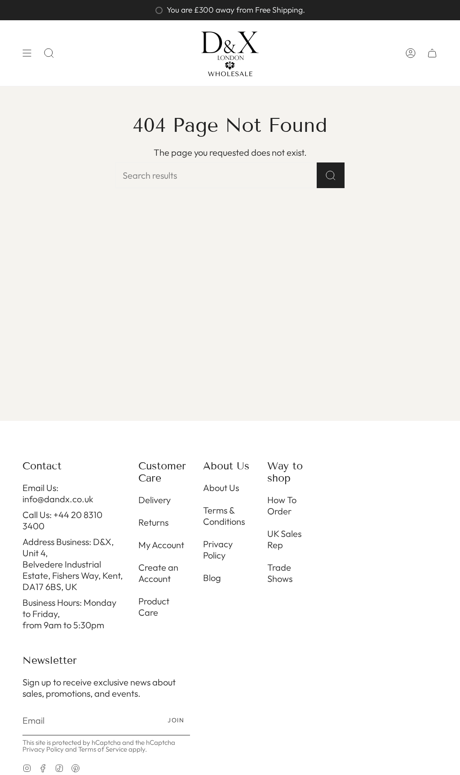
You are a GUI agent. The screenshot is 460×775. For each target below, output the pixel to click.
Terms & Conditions (224, 516)
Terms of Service (102, 749)
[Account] (410, 53)
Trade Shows (279, 573)
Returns (153, 522)
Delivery (154, 499)
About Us (221, 487)
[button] (49, 53)
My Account (161, 544)
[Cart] (432, 53)
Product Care (153, 606)
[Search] (331, 175)
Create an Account (158, 573)
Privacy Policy (218, 549)
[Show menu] (27, 53)
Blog (212, 577)
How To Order (281, 505)
